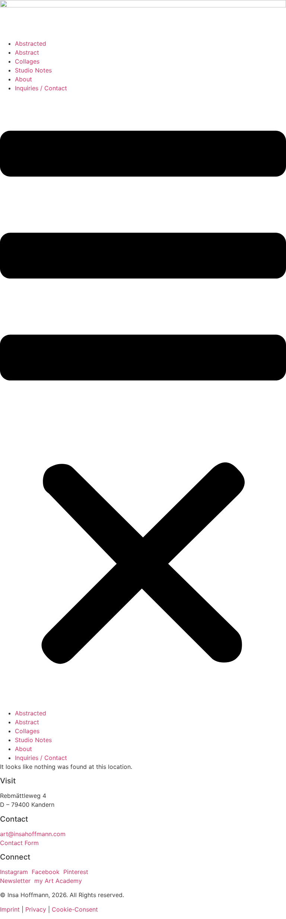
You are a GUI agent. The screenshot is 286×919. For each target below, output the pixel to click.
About (23, 79)
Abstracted (30, 43)
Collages (27, 61)
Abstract (27, 52)
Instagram (14, 872)
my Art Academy (58, 880)
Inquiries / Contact (41, 88)
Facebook (46, 872)
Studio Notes (33, 70)
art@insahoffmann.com (33, 834)
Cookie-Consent (75, 909)
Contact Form (19, 843)
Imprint (10, 909)
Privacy (35, 909)
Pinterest (75, 872)
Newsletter (15, 880)
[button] (143, 401)
